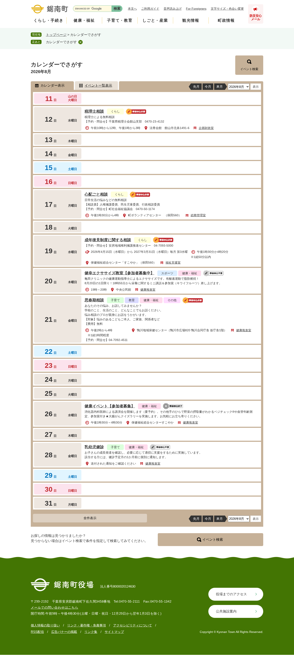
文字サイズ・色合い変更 (227, 8)
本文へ (132, 8)
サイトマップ (114, 632)
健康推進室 (147, 289)
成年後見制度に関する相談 (108, 240)
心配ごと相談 (96, 194)
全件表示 (90, 518)
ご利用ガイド (150, 8)
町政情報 (226, 20)
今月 (208, 86)
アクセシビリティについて (132, 625)
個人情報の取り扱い (45, 625)
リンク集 (90, 632)
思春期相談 (94, 300)
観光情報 (190, 20)
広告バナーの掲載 (64, 632)
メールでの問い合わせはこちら (54, 607)
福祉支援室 (173, 262)
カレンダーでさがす (61, 42)
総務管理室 (198, 215)
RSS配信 (37, 632)
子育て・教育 (120, 20)
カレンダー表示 (52, 85)
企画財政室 (206, 128)
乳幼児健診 (94, 447)
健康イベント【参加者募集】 (110, 406)
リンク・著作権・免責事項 (86, 625)
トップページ (56, 35)
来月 (219, 86)
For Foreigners (196, 8)
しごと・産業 (155, 20)
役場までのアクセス (231, 594)
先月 (196, 86)
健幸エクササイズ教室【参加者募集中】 (119, 273)
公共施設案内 (226, 611)
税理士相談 (94, 111)
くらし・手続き (48, 20)
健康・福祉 (84, 20)
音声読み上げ (173, 8)
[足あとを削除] (80, 42)
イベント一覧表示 (98, 85)
